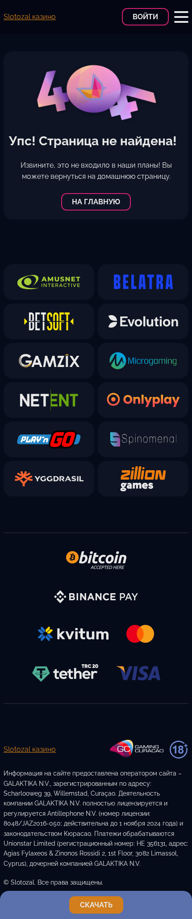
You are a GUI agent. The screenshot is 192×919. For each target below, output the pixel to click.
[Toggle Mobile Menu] (181, 17)
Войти (145, 17)
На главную (96, 202)
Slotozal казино (30, 17)
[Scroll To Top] (180, 876)
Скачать (96, 905)
